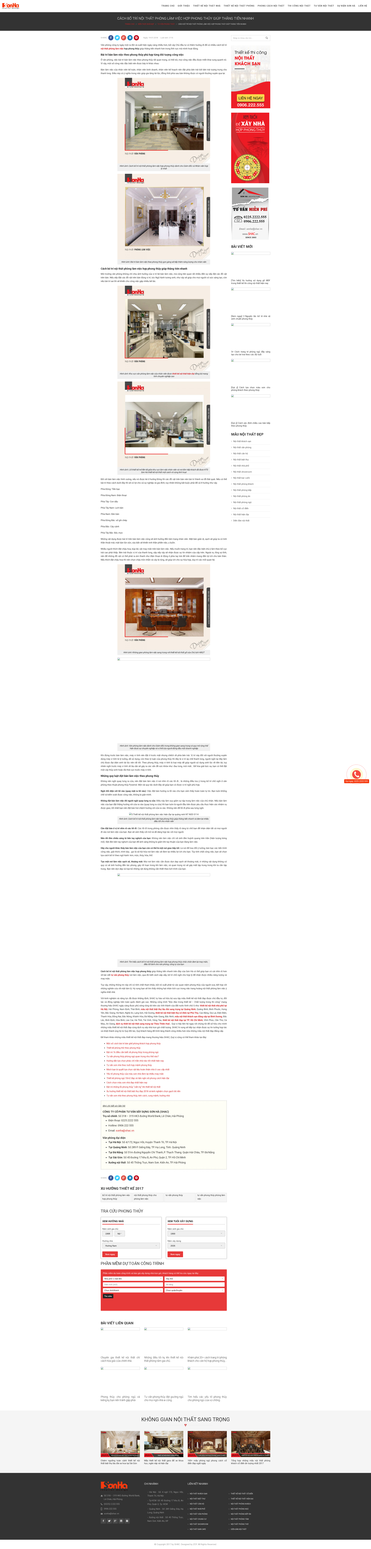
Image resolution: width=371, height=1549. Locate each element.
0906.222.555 (110, 1508)
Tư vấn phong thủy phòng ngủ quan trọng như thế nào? (133, 1056)
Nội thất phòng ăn (241, 496)
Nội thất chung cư (198, 1519)
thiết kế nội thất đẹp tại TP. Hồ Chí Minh (183, 1020)
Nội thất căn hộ (240, 453)
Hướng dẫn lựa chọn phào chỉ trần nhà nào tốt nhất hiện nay (135, 1060)
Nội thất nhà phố (241, 465)
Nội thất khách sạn (242, 441)
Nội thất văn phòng (242, 447)
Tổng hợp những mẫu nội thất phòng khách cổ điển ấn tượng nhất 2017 (250, 1462)
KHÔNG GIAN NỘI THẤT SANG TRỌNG (185, 1419)
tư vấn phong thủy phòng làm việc (211, 1197)
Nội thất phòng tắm (240, 1519)
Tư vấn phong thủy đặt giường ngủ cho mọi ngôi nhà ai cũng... (163, 1398)
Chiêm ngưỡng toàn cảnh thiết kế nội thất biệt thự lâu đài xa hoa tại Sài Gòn (120, 1462)
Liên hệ (362, 6)
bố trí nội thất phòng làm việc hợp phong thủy (116, 1197)
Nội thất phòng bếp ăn (241, 1514)
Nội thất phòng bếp (242, 490)
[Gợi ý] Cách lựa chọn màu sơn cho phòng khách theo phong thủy (250, 389)
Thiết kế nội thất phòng (239, 6)
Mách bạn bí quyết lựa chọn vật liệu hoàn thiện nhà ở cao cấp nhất (138, 1069)
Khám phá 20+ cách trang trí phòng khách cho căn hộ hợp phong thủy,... (207, 1359)
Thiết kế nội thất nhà (206, 6)
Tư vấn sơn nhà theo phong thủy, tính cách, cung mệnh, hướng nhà (138, 1095)
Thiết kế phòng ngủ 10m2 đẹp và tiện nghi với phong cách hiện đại (138, 1078)
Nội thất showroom (242, 472)
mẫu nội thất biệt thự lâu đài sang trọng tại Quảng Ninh (168, 1009)
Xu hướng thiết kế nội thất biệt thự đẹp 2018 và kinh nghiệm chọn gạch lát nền (143, 1091)
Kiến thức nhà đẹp (146, 24)
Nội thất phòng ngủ (242, 502)
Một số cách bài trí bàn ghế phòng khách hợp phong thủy (134, 1043)
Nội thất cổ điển (241, 508)
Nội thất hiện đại (241, 514)
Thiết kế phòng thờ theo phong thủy (123, 1048)
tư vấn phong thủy (174, 1195)
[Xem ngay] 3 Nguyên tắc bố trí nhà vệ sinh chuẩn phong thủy (250, 317)
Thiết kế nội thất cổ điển (242, 1494)
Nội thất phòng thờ (239, 1524)
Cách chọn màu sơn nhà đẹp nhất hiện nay (127, 1082)
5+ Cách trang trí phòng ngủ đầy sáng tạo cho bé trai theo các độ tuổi (250, 353)
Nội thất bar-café (241, 478)
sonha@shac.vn (125, 1130)
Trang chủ (167, 6)
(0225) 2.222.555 (112, 1504)
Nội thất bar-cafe (198, 1529)
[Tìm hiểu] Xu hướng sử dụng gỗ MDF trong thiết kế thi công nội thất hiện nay (250, 282)
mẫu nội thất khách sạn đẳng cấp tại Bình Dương (198, 1016)
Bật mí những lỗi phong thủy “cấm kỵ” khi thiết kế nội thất (133, 1087)
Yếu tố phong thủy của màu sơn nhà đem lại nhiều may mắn (135, 1074)
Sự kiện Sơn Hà (346, 6)
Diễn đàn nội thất (241, 520)
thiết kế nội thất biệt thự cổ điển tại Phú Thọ (177, 1013)
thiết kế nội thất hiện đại (183, 374)
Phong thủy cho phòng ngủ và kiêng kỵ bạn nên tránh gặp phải (120, 1398)
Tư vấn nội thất (324, 6)
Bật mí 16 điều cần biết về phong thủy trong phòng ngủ (132, 1052)
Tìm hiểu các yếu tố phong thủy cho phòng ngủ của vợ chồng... (207, 1398)
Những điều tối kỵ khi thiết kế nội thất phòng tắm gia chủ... (163, 1359)
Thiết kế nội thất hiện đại (242, 1499)
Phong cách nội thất (271, 6)
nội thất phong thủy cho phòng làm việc (145, 1197)
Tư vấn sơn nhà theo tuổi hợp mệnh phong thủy (129, 1065)
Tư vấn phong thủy (166, 24)
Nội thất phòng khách (243, 484)
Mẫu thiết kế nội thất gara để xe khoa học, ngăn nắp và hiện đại (163, 1462)
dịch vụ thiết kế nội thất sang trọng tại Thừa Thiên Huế (143, 1023)
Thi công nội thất (299, 6)
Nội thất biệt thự (241, 459)
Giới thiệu (184, 6)
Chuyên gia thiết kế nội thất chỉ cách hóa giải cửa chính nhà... (120, 1359)
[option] (120, 1448)
